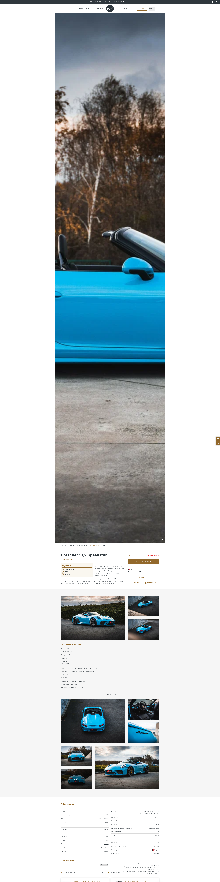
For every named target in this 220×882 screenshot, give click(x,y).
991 (107, 825)
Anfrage (103, 545)
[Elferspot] (110, 9)
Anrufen (144, 577)
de (152, 8)
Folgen (141, 8)
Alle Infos (103, 872)
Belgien (156, 850)
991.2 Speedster (103, 818)
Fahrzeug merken (144, 561)
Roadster (105, 822)
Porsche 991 (104, 865)
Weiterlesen (111, 694)
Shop (118, 8)
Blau (157, 824)
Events (126, 8)
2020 (107, 811)
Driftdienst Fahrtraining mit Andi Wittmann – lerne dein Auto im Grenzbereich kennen (140, 872)
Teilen (136, 583)
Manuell (106, 844)
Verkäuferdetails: (136, 567)
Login (216, 1)
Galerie (71, 545)
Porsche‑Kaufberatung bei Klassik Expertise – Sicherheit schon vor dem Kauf (142, 868)
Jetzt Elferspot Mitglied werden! (106, 1)
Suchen (80, 8)
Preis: (130, 555)
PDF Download (152, 583)
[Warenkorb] (157, 9)
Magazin (100, 8)
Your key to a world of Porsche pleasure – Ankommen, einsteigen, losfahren (143, 864)
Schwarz (156, 821)
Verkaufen (90, 8)
